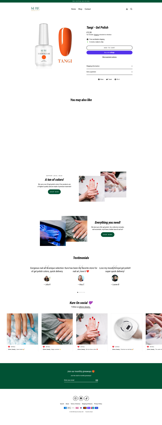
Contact (88, 9)
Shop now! (107, 234)
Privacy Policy (98, 404)
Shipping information (92, 66)
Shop (80, 9)
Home (73, 9)
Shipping (96, 34)
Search (62, 404)
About (67, 404)
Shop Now (54, 192)
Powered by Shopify (89, 411)
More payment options (109, 57)
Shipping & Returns (87, 404)
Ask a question (91, 72)
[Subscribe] (96, 380)
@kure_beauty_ (85, 307)
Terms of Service (75, 404)
